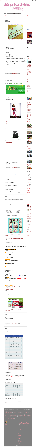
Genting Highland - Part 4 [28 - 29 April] (29, 110)
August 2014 (29, 179)
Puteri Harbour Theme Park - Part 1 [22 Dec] (29, 106)
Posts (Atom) (8, 405)
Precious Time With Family (9, 416)
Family (24, 413)
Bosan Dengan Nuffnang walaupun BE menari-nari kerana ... (13, 327)
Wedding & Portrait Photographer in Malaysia (23, 425)
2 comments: (15, 73)
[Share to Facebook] (19, 73)
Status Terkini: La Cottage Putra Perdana (29, 227)
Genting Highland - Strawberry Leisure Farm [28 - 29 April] (29, 109)
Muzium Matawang (29, 81)
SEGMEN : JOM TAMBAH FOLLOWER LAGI (29, 216)
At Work (7, 324)
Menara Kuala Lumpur (28, 85)
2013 (28, 185)
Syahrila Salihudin (28, 29)
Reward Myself (24, 416)
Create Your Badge (28, 30)
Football (5, 414)
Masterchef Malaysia (19, 415)
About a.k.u (8, 13)
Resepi (21, 416)
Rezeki (26, 416)
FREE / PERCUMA (8, 310)
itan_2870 (20, 429)
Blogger (7, 121)
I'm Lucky (23, 414)
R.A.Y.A (16, 416)
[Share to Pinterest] (20, 139)
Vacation (6, 418)
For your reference (20, 427)
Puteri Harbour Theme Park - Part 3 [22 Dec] (29, 103)
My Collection (30, 415)
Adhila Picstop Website (15, 13)
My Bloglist (11, 13)
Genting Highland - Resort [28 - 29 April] (29, 115)
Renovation (19, 416)
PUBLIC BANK (19, 435)
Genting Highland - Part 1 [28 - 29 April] (29, 114)
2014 (28, 174)
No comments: (15, 234)
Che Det (19, 438)
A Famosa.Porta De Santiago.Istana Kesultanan (29, 75)
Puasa (14, 416)
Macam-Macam (15, 415)
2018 (28, 171)
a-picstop (6, 424)
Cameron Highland (29, 72)
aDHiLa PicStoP (15, 412)
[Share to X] (19, 139)
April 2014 (29, 182)
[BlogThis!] (18, 73)
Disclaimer (19, 13)
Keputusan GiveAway (29, 232)
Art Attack (21, 412)
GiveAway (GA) (13, 414)
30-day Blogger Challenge (8, 142)
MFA (24, 415)
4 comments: (15, 167)
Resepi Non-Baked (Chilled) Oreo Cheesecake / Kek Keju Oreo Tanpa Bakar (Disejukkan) (29, 225)
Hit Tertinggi (16, 414)
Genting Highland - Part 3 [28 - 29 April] (29, 111)
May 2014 (29, 181)
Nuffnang (7, 402)
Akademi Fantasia (18, 412)
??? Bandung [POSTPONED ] (28, 119)
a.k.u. (6, 140)
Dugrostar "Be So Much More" (9, 195)
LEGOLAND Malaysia (9, 415)
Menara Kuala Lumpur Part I (28, 86)
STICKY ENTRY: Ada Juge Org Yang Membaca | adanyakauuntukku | (29, 214)
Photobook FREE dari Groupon (9, 289)
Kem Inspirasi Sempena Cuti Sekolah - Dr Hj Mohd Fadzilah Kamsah (14, 238)
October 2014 (29, 177)
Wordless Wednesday (12, 418)
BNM (18, 433)
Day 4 (27, 146)
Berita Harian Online (20, 441)
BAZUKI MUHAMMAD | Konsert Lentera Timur (23, 421)
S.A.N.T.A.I (29, 416)
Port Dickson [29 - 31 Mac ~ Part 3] (29, 87)
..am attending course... (8, 313)
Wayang (8, 418)
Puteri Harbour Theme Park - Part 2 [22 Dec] (29, 104)
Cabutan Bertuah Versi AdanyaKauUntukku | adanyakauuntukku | (29, 218)
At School (24, 412)
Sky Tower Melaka (29, 66)
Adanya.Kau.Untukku (17, 4)
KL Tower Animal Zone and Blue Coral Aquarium (29, 84)
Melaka (22, 415)
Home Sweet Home (20, 414)
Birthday (30, 412)
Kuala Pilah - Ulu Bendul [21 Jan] (28, 118)
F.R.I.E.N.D (21, 413)
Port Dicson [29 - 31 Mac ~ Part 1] (29, 90)
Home (5, 13)
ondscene (19, 443)
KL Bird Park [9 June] (29, 108)
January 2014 (29, 184)
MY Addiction (27, 415)
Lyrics (12, 415)
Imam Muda (26, 414)
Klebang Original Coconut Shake (28, 68)
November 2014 (29, 176)
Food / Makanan (28, 413)
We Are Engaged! (9, 421)
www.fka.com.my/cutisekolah (14, 275)
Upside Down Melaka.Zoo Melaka (29, 74)
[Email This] (17, 73)
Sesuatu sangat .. (7, 123)
